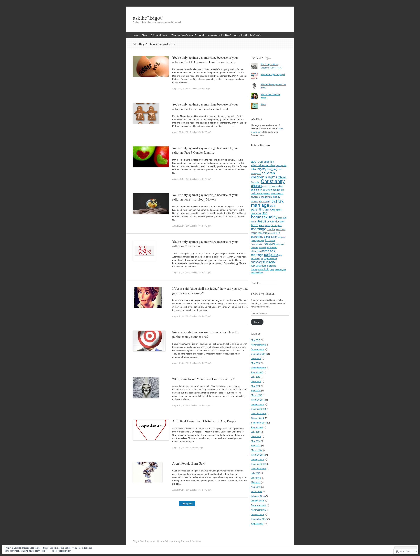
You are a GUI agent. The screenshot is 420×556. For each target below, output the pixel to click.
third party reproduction (263, 263)
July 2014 (255, 431)
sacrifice (262, 247)
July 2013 (255, 473)
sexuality (255, 258)
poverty (254, 240)
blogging (272, 169)
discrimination (277, 193)
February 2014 (258, 454)
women (259, 272)
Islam (253, 221)
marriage (258, 228)
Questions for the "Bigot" (200, 88)
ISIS (284, 217)
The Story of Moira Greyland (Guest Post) (271, 66)
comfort (265, 186)
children (268, 172)
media (271, 229)
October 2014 (257, 418)
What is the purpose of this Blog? (215, 35)
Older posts (187, 503)
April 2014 (256, 445)
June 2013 (256, 477)
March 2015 (256, 395)
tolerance (271, 265)
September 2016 (259, 353)
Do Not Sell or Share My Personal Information (179, 541)
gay (272, 200)
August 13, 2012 (179, 272)
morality (272, 233)
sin (262, 258)
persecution (270, 236)
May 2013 (255, 482)
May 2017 (255, 340)
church (256, 185)
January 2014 (257, 459)
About (144, 35)
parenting (257, 236)
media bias (280, 229)
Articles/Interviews (159, 35)
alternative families (263, 165)
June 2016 (256, 358)
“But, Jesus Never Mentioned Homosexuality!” (203, 379)
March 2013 (256, 491)
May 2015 (255, 385)
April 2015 (256, 390)
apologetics (281, 165)
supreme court (270, 258)
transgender (257, 269)
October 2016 (257, 349)
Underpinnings (196, 447)
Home (135, 35)
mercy (254, 232)
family (276, 197)
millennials (263, 232)
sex (280, 255)
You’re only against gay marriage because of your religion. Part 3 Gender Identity (205, 150)
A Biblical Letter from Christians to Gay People (204, 421)
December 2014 (258, 408)
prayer (261, 240)
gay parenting (263, 207)
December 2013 (258, 463)
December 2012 (258, 505)
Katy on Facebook (260, 145)
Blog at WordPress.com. (144, 541)
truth (266, 269)
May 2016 (255, 362)
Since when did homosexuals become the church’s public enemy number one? (205, 334)
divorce (255, 196)
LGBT (254, 225)
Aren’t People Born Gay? (188, 463)
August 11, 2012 (179, 316)
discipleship (264, 193)
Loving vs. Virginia (273, 225)
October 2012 (257, 514)
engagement (265, 196)
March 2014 (256, 450)
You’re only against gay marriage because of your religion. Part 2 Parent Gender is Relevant (205, 106)
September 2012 (259, 518)
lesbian (280, 221)
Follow (257, 322)
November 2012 (258, 509)
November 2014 (258, 413)
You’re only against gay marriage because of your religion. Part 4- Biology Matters (205, 196)
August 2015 (257, 372)
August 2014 (257, 427)
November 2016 (258, 344)
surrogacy (256, 262)
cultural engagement (273, 189)
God (264, 213)
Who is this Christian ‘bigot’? (247, 35)
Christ (282, 177)
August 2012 (257, 523)
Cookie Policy (64, 550)
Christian (255, 182)
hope (280, 217)
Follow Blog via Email (262, 293)
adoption (269, 161)
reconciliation (257, 243)
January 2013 (257, 500)
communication (276, 186)
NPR (278, 233)
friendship (264, 201)
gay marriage (267, 202)
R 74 (267, 240)
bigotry (261, 169)
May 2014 (255, 440)
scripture (271, 254)
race (272, 240)
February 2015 (258, 399)
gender (270, 209)
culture (255, 193)
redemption (269, 243)
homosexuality (264, 217)
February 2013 (258, 496)
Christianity (273, 180)
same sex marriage (263, 252)
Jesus (261, 220)
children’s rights (264, 177)
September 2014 (259, 422)
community (256, 189)
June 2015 (256, 381)
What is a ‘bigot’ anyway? (183, 35)
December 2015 (258, 367)
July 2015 (255, 376)
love (261, 225)
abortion (257, 161)
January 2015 (257, 404)
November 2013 (258, 468)
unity (272, 269)
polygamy (281, 237)
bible (254, 169)
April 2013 (256, 486)
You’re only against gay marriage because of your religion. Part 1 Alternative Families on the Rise (205, 59)
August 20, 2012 (179, 88)
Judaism (271, 221)
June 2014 (256, 436)
